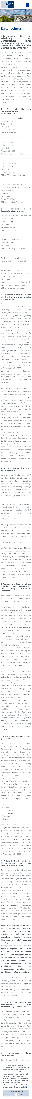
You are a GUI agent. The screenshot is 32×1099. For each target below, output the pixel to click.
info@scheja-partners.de (15, 288)
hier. (26, 1087)
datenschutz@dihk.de (14, 230)
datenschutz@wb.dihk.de (16, 202)
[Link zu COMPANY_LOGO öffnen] (7, 4)
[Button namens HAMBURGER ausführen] (27, 5)
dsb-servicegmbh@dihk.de (15, 248)
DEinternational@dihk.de (16, 175)
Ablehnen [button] (23, 1095)
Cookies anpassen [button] (9, 1095)
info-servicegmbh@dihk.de (16, 154)
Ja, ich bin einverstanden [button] (16, 1091)
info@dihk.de (11, 133)
